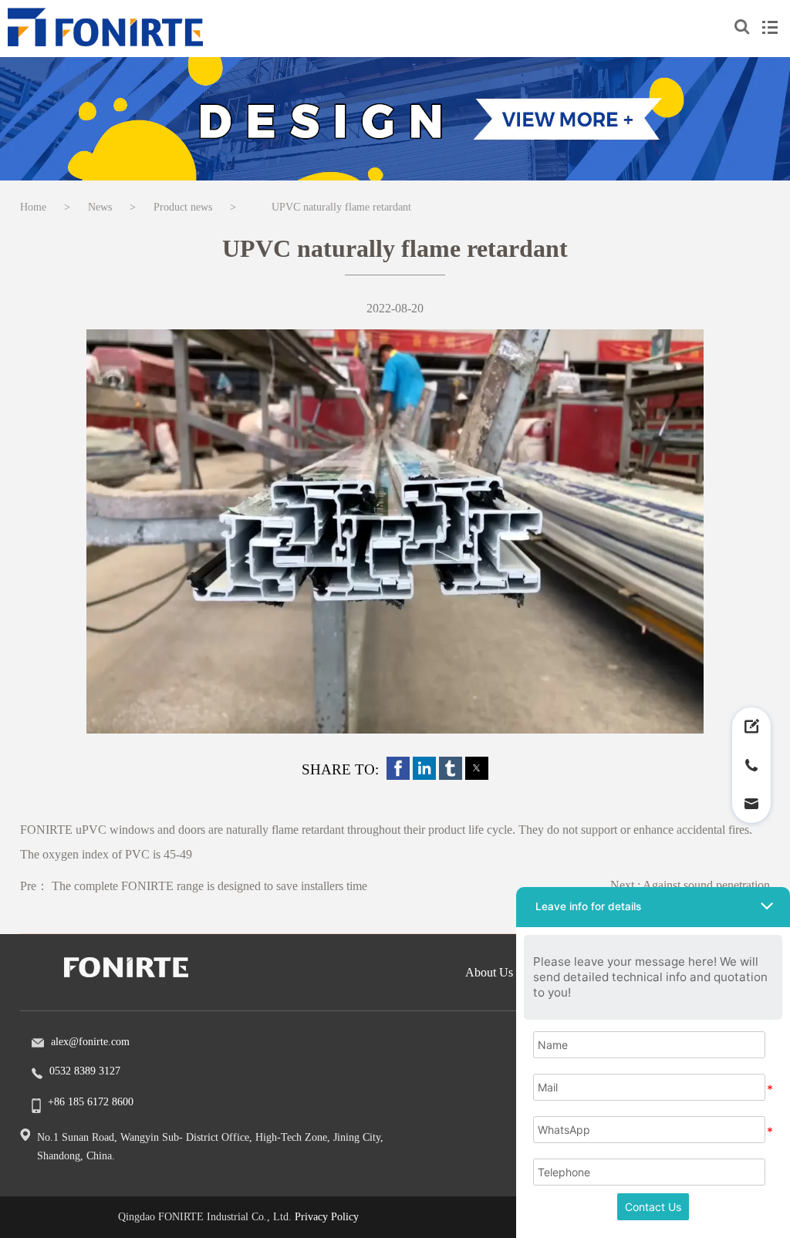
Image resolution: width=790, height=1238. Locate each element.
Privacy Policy (327, 1217)
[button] (398, 768)
